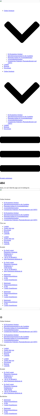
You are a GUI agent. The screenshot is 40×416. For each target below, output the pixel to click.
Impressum (7, 274)
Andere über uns (9, 228)
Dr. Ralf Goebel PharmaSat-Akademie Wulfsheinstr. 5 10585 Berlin (10, 253)
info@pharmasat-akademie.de (13, 259)
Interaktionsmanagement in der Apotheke (20, 56)
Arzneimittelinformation (15, 59)
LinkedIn (7, 233)
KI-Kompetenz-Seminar (15, 54)
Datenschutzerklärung (10, 276)
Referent (6, 66)
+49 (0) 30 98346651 (10, 257)
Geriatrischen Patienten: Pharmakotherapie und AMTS (20, 209)
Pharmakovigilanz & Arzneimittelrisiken (20, 57)
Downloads (7, 68)
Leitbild (6, 64)
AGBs (6, 278)
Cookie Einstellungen (10, 280)
